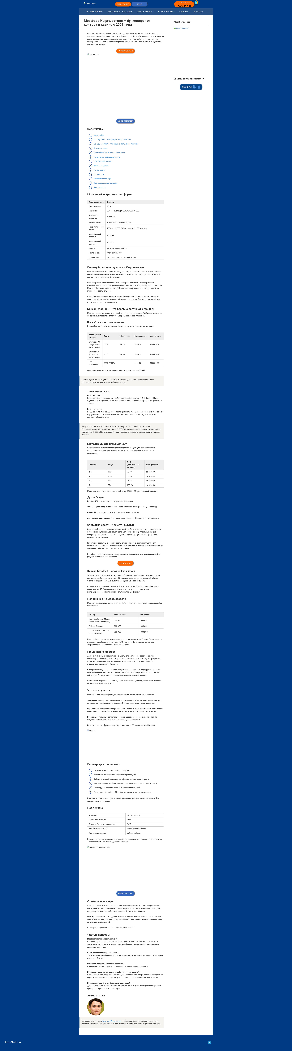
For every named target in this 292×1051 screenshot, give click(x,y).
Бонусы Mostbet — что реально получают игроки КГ (116, 144)
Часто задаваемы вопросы (105, 183)
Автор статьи (100, 187)
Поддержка (99, 174)
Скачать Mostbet (95, 12)
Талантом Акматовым (111, 1021)
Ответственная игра (102, 179)
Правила (198, 12)
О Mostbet (184, 12)
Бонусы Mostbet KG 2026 (120, 12)
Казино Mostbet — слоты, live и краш (109, 153)
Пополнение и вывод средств (107, 157)
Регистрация (99, 170)
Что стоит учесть (101, 166)
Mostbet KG (99, 135)
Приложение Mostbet (103, 161)
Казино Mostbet (166, 12)
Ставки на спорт (145, 12)
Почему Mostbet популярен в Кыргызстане (112, 139)
